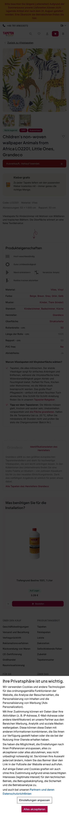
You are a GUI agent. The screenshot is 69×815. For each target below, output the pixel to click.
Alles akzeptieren (34, 809)
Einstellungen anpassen (34, 800)
